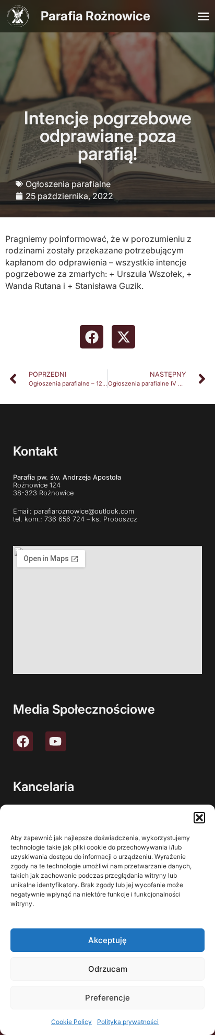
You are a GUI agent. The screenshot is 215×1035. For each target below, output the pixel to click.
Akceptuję (107, 940)
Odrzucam (107, 969)
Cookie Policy (71, 1022)
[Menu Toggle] (203, 16)
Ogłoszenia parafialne (68, 184)
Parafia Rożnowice (95, 16)
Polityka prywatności (128, 1022)
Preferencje (107, 998)
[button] (199, 817)
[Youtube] (55, 741)
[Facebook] (23, 741)
